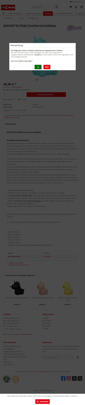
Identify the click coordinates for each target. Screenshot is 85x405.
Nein (47, 67)
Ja (38, 67)
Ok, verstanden (42, 401)
